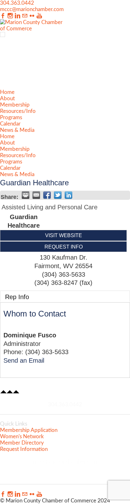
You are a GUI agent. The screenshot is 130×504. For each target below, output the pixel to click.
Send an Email (23, 360)
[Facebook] (3, 16)
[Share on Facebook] (47, 195)
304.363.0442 (17, 3)
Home (7, 92)
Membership (15, 105)
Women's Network (22, 436)
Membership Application (28, 430)
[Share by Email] (36, 195)
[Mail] (24, 16)
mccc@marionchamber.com (32, 9)
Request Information (24, 449)
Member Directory (22, 443)
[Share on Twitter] (58, 195)
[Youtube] (39, 16)
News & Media (17, 130)
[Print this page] (25, 195)
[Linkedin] (17, 16)
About (7, 98)
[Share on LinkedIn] (68, 195)
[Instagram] (10, 16)
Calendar (10, 123)
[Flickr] (32, 16)
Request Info (63, 246)
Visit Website (63, 235)
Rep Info (17, 296)
